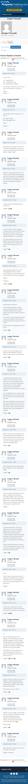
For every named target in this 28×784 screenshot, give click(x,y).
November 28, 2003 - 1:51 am (9, 675)
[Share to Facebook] (11, 774)
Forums (10, 42)
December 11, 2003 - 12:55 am (9, 429)
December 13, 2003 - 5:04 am (9, 300)
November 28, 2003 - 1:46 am (9, 708)
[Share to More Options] (17, 774)
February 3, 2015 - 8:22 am (9, 109)
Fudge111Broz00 (13, 63)
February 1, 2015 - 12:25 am (9, 168)
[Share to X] (14, 774)
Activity (4, 42)
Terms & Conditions (13, 777)
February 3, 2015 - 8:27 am (9, 73)
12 (24, 59)
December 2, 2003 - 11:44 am (9, 569)
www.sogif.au (24, 781)
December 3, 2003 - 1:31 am (9, 523)
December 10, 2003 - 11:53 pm (9, 462)
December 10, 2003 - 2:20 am (9, 489)
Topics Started (5, 47)
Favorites (4, 50)
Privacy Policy (21, 777)
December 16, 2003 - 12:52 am (9, 225)
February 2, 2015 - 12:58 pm (9, 142)
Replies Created (15, 47)
